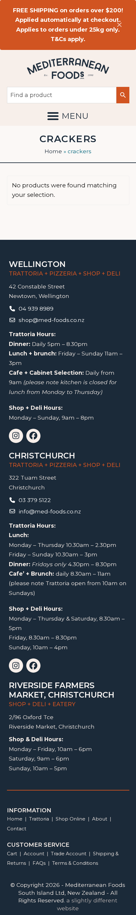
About (99, 819)
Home (53, 151)
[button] (68, 116)
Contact (16, 829)
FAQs (39, 863)
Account (34, 854)
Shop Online (71, 819)
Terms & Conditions (75, 863)
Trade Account (68, 854)
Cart (12, 854)
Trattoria (39, 819)
